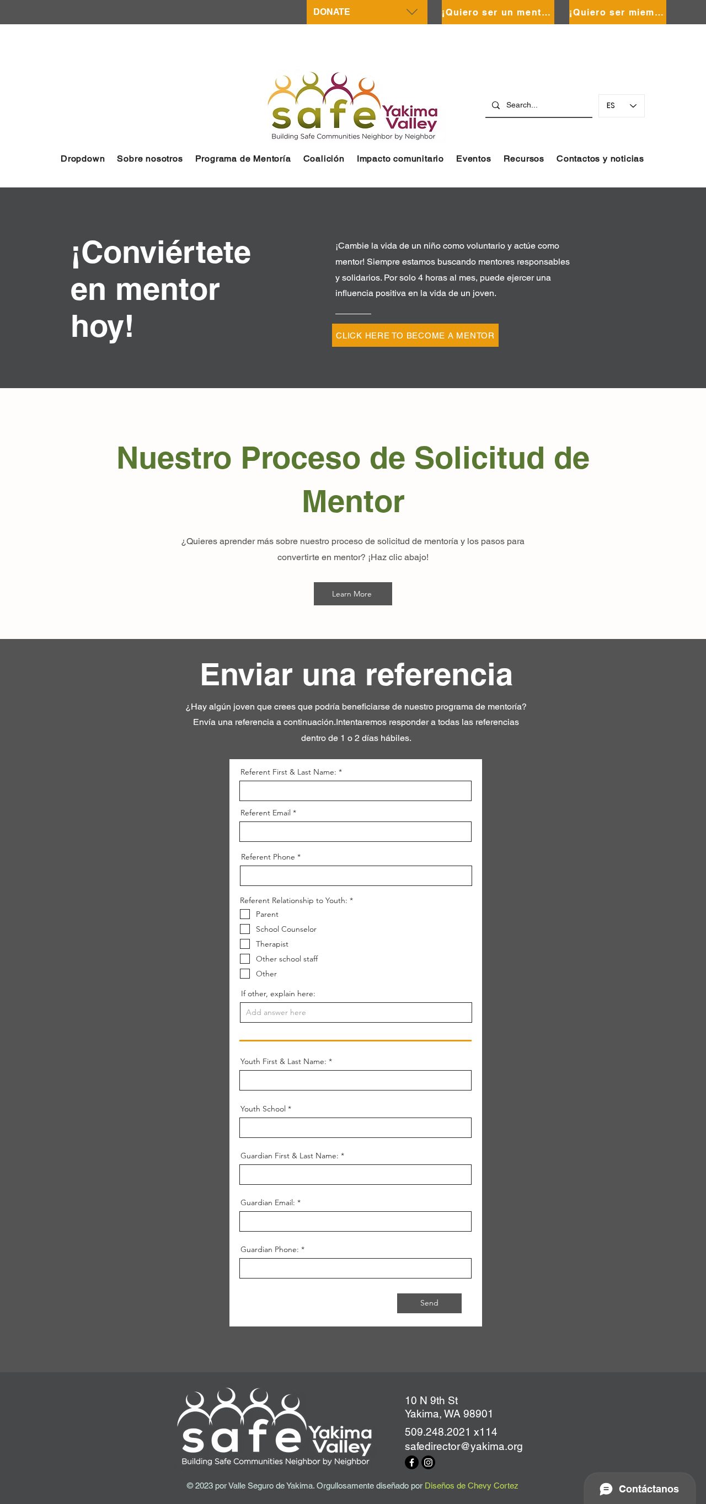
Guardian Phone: (269, 1249)
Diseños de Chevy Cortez (471, 1485)
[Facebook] (412, 1462)
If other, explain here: (278, 993)
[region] (367, 12)
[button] (83, 158)
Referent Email (265, 813)
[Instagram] (428, 1462)
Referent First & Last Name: (288, 772)
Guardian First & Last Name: (289, 1155)
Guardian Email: (267, 1202)
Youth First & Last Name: (283, 1061)
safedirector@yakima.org (464, 1446)
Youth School (263, 1109)
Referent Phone (268, 857)
